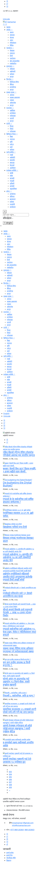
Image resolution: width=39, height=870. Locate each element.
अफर (11, 40)
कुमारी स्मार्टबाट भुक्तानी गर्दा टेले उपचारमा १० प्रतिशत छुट (17, 760)
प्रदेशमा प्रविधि (11, 170)
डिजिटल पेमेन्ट (14, 82)
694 (10, 774)
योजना (12, 37)
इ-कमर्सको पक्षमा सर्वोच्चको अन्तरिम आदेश (18, 744)
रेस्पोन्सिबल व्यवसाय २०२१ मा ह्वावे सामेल (18, 514)
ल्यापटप (12, 53)
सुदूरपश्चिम (13, 188)
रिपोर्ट (11, 128)
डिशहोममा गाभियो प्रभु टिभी (15, 526)
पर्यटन (12, 144)
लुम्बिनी (12, 183)
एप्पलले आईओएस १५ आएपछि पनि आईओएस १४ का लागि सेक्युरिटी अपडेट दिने (17, 557)
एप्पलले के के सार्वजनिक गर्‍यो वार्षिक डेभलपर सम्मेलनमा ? (18, 500)
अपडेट (8, 29)
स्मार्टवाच (12, 58)
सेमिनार (12, 196)
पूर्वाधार (12, 74)
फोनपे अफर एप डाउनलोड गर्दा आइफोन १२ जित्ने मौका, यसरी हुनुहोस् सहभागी (16, 681)
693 (10, 772)
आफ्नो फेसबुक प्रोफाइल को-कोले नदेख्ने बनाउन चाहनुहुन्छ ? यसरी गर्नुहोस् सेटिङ (17, 728)
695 (10, 777)
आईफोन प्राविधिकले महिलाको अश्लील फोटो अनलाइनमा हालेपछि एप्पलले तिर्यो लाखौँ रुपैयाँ (17, 576)
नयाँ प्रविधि (10, 152)
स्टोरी (8, 123)
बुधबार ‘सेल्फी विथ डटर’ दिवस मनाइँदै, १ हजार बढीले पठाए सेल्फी (19, 470)
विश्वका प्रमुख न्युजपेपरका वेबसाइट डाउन (18, 539)
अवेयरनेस (13, 102)
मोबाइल (12, 50)
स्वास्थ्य (12, 139)
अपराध (12, 95)
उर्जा (11, 147)
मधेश (11, 175)
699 (10, 787)
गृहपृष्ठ (8, 27)
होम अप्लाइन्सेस (14, 61)
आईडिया (12, 110)
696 (10, 779)
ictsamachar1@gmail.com (22, 823)
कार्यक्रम (12, 207)
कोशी (11, 173)
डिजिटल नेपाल (11, 134)
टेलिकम (12, 69)
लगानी (12, 118)
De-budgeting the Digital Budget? (17, 484)
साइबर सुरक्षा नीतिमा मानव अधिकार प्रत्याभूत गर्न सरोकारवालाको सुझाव (18, 649)
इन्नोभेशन (13, 113)
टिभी (11, 56)
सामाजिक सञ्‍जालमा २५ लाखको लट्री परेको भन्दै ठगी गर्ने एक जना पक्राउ (19, 710)
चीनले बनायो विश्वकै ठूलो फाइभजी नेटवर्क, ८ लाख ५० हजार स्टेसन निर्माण (17, 612)
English (19, 15)
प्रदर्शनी (12, 204)
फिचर (11, 126)
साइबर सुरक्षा (10, 92)
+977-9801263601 (17, 830)
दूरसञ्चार (9, 66)
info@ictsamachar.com (21, 825)
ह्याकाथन (12, 199)
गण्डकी (12, 181)
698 (10, 785)
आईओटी (12, 157)
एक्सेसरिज (13, 63)
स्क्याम (12, 100)
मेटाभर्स (12, 165)
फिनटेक (9, 79)
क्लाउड (12, 162)
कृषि (11, 142)
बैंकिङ (12, 84)
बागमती (12, 178)
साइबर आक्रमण (15, 97)
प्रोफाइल (13, 115)
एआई (11, 155)
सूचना (12, 32)
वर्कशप (12, 201)
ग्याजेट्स (9, 48)
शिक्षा (11, 136)
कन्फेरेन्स (12, 194)
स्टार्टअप (9, 108)
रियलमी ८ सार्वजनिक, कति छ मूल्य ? (19, 695)
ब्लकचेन (12, 160)
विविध (11, 45)
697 (10, 782)
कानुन (12, 76)
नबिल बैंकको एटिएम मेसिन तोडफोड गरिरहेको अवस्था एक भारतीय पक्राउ (19, 453)
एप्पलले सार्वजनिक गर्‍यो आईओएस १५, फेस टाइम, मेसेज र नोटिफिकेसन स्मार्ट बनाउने (19, 631)
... (9, 790)
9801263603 (29, 830)
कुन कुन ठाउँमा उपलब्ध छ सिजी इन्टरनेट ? (16, 663)
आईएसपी (12, 71)
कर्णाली (12, 186)
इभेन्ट (8, 191)
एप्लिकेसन (13, 42)
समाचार (12, 35)
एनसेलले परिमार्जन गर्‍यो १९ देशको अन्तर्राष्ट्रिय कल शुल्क (17, 594)
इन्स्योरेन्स (13, 87)
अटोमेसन (12, 168)
